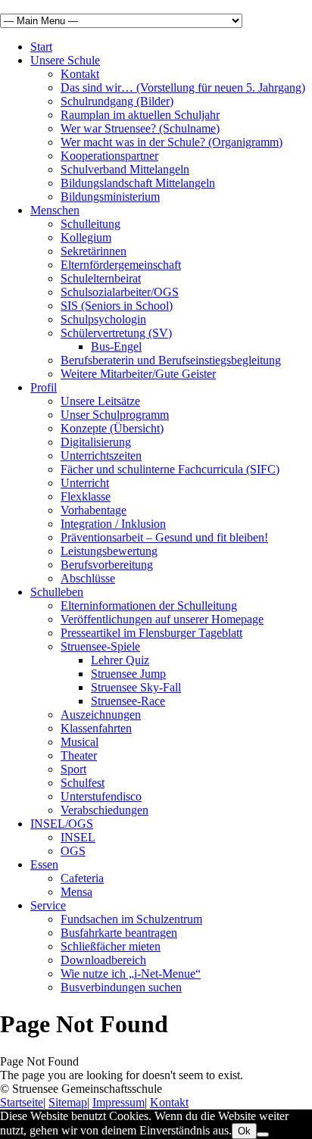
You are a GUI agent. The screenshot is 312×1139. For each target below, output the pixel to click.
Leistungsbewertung (109, 551)
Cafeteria (82, 878)
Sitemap (67, 1102)
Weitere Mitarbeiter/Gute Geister (138, 373)
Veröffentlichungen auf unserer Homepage (162, 619)
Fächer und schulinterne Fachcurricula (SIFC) (170, 469)
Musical (79, 741)
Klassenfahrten (96, 728)
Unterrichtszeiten (101, 455)
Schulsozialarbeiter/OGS (120, 292)
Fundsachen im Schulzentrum (131, 919)
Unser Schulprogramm (115, 414)
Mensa (76, 891)
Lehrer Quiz (120, 660)
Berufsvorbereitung (107, 564)
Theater (79, 755)
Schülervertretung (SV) (116, 332)
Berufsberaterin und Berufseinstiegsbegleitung (171, 360)
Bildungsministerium (110, 196)
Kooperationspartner (109, 155)
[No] (263, 1134)
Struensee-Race (128, 700)
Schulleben (56, 591)
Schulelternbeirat (101, 278)
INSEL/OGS (61, 823)
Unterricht (85, 482)
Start (41, 46)
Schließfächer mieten (111, 946)
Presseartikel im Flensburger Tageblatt (151, 632)
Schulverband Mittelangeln (125, 169)
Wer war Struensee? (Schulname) (140, 128)
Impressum (118, 1102)
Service (48, 905)
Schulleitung (90, 223)
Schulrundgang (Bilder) (117, 101)
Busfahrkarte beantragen (119, 932)
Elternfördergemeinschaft (121, 264)
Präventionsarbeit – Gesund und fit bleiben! (164, 537)
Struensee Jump (128, 673)
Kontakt (80, 73)
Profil (43, 387)
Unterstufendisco (101, 796)
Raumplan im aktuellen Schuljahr (140, 114)
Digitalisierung (96, 441)
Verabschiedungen (104, 810)
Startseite (21, 1102)
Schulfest (83, 782)
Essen (44, 864)
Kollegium (86, 237)
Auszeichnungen (101, 714)
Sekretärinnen (93, 251)
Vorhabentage (93, 510)
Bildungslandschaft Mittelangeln (138, 182)
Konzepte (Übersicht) (112, 428)
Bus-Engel (116, 346)
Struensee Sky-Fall (136, 687)
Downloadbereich (103, 959)
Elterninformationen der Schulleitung (149, 605)
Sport (73, 769)
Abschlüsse (88, 578)
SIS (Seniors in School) (117, 305)
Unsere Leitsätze (100, 401)
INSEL (78, 837)
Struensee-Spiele (100, 646)
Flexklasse (86, 496)
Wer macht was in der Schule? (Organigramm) (171, 142)
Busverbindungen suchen (121, 987)
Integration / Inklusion (113, 523)
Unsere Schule (65, 60)
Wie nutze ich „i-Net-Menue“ (131, 973)
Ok (244, 1131)
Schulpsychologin (103, 319)
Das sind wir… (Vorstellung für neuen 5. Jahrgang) (183, 87)
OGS (73, 850)
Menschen (55, 210)
